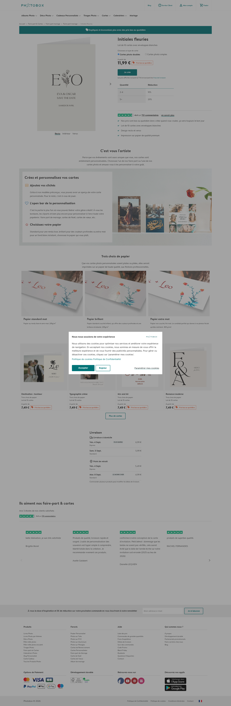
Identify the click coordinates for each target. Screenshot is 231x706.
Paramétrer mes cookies (146, 368)
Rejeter (103, 368)
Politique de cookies (82, 359)
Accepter (83, 367)
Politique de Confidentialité (107, 359)
